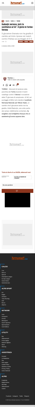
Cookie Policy (5, 364)
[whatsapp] (6, 85)
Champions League (7, 276)
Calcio (7, 21)
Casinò (3, 388)
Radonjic (21, 42)
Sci (2, 292)
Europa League (6, 279)
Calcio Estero (5, 281)
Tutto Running (5, 298)
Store (3, 344)
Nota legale (5, 362)
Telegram (26, 396)
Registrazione (5, 382)
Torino (18, 21)
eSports (4, 305)
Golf (3, 300)
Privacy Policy (6, 368)
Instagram (15, 396)
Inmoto (4, 318)
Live (3, 270)
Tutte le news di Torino (20, 177)
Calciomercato (6, 283)
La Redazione (5, 358)
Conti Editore (5, 327)
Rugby (3, 294)
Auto (3, 314)
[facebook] (3, 85)
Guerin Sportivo (6, 322)
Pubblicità (4, 380)
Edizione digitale (6, 342)
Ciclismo (4, 296)
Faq (3, 360)
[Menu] (3, 3)
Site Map (4, 384)
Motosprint (5, 320)
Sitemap (4, 346)
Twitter (21, 396)
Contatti (4, 356)
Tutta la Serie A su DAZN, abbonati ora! (16, 172)
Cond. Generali (6, 370)
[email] (13, 85)
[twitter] (10, 85)
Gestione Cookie (6, 366)
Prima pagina (5, 340)
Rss (3, 336)
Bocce (3, 303)
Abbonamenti (5, 338)
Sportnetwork (5, 324)
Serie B (4, 274)
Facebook (8, 396)
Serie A (13, 21)
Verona (26, 42)
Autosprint (4, 316)
